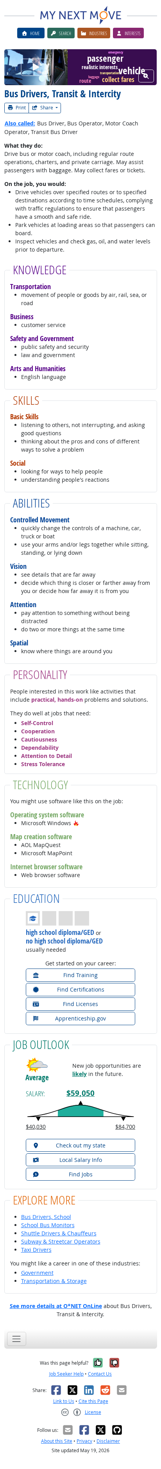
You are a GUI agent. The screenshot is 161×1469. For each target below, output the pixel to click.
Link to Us (63, 1401)
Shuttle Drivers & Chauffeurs (59, 1233)
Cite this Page (93, 1401)
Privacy (84, 1441)
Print (20, 107)
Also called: (20, 123)
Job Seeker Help (66, 1374)
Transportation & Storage (54, 1281)
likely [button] (79, 1074)
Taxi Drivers (36, 1249)
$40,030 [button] (36, 1126)
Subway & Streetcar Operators (60, 1241)
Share (46, 107)
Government (37, 1272)
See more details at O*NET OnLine (56, 1306)
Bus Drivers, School (46, 1217)
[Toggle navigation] (16, 1339)
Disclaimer (108, 1441)
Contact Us (100, 1374)
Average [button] (37, 1077)
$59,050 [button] (80, 1093)
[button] (76, 823)
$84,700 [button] (125, 1126)
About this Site (56, 1441)
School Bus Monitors (48, 1225)
